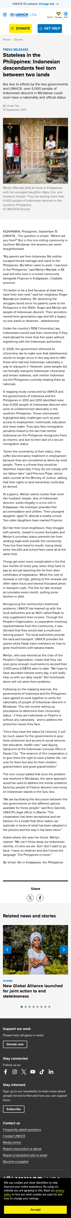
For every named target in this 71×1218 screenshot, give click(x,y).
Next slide (64, 949)
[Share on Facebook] (39, 898)
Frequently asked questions (22, 1129)
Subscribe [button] (14, 1109)
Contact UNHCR (14, 1136)
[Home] (23, 15)
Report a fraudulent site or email (25, 1155)
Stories (18, 39)
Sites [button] (66, 17)
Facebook (5, 1071)
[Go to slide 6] (42, 1008)
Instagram (14, 1071)
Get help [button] (52, 28)
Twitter (23, 1071)
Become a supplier (16, 1161)
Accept (36, 1209)
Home (6, 39)
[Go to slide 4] (34, 1008)
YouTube (32, 1071)
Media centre (12, 1142)
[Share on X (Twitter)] (30, 898)
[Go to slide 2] (27, 1008)
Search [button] (50, 17)
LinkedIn (50, 1071)
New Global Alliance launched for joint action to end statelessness (33, 990)
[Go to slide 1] (23, 1008)
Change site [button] (46, 4)
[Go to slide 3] (31, 1008)
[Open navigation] (5, 15)
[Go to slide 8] (50, 1008)
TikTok (41, 1071)
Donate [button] (58, 17)
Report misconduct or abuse (22, 1149)
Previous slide (7, 949)
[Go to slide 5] (38, 1008)
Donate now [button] (15, 1044)
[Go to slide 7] (46, 1008)
